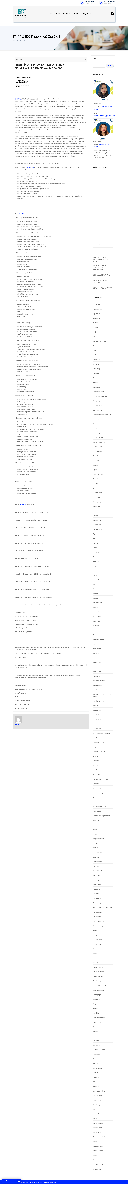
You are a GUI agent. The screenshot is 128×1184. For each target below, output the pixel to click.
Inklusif (95, 607)
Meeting (96, 820)
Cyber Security (98, 447)
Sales (95, 1027)
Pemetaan (96, 894)
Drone (95, 488)
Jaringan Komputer (100, 639)
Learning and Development (102, 733)
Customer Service (99, 442)
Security (96, 1041)
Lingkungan (97, 747)
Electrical (96, 497)
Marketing (96, 802)
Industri (95, 598)
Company (96, 401)
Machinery (96, 765)
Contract (96, 419)
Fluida (95, 557)
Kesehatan (97, 690)
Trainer (95, 1155)
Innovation (96, 612)
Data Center (97, 456)
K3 (94, 644)
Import (95, 594)
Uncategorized (98, 1164)
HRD (94, 566)
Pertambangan (98, 921)
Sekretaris (96, 1045)
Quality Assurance (99, 986)
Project (95, 953)
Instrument (97, 617)
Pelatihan (66, 14)
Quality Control (98, 990)
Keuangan (96, 706)
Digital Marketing (99, 474)
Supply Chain (97, 1096)
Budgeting (96, 369)
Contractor (97, 424)
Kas (94, 658)
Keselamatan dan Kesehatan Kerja (103, 695)
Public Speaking (98, 976)
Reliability (96, 1013)
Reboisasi (96, 999)
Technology (97, 1114)
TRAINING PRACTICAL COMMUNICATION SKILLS (101, 275)
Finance (95, 548)
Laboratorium (97, 719)
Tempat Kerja (98, 1146)
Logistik (95, 756)
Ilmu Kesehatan (98, 589)
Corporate (96, 428)
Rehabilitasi (97, 1008)
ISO (94, 630)
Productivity (97, 949)
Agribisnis (96, 314)
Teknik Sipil (97, 1132)
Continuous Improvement (102, 415)
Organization (97, 862)
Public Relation (98, 967)
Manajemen (97, 788)
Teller (95, 1142)
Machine (96, 761)
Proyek (95, 963)
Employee (96, 506)
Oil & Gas (96, 848)
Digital (95, 470)
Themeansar (53, 1182)
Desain (95, 465)
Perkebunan (97, 912)
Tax (94, 1109)
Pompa (95, 930)
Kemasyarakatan (99, 681)
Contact (77, 14)
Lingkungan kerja (99, 752)
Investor (96, 626)
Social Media (97, 1068)
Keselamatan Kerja (99, 701)
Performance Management (102, 908)
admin (18, 724)
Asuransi (96, 346)
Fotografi (96, 561)
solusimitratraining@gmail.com (104, 116)
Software (96, 1077)
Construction (97, 410)
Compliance (97, 405)
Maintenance (97, 770)
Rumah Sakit (97, 1022)
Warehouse (97, 1169)
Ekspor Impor (97, 493)
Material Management (101, 807)
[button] (112, 13)
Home (51, 14)
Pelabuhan (96, 875)
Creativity (96, 433)
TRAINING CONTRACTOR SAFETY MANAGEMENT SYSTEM (101, 259)
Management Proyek (100, 779)
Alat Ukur (96, 323)
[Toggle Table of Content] (84, 59)
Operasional (97, 852)
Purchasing (97, 981)
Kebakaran (97, 667)
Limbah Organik (98, 742)
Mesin (95, 825)
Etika (94, 539)
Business (96, 383)
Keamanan (97, 662)
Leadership (97, 729)
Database (96, 461)
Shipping (96, 1064)
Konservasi (97, 710)
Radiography (97, 995)
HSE (94, 571)
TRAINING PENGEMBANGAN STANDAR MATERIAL (102, 288)
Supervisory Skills (99, 1091)
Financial (96, 552)
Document (96, 483)
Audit (95, 350)
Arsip (95, 332)
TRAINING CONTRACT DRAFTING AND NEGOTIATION (100, 267)
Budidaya (96, 373)
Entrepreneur (97, 525)
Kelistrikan (96, 676)
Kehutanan (97, 672)
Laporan (96, 724)
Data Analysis (97, 451)
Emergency (97, 502)
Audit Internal (97, 355)
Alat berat (96, 318)
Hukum (95, 575)
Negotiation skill (98, 839)
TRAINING (18, 99)
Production (97, 944)
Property (96, 958)
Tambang (96, 1105)
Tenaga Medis (98, 1151)
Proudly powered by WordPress (28, 1182)
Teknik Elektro (98, 1123)
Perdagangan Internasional (102, 903)
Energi (95, 511)
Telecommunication (100, 1137)
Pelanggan (96, 880)
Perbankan (97, 898)
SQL (94, 1082)
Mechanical (97, 811)
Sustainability (97, 1100)
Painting (96, 866)
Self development (99, 1050)
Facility (95, 543)
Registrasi (87, 14)
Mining (95, 834)
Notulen (95, 843)
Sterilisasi (96, 1086)
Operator (96, 857)
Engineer (96, 516)
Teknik (95, 1119)
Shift (94, 1059)
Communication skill (100, 396)
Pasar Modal (97, 871)
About (58, 14)
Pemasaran (97, 885)
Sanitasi (95, 1031)
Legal (95, 738)
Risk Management (99, 1018)
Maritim (95, 797)
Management (97, 774)
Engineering (97, 520)
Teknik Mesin (97, 1128)
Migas (95, 830)
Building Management (100, 378)
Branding (96, 364)
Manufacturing (98, 793)
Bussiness (96, 387)
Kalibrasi (96, 653)
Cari (94, 58)
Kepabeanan (97, 685)
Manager (96, 784)
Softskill (95, 1073)
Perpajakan (97, 917)
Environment (97, 529)
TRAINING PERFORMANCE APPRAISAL (101, 281)
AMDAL (95, 327)
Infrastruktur (97, 603)
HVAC (95, 584)
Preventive (97, 935)
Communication (98, 392)
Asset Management (100, 341)
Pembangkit (97, 889)
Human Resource (99, 580)
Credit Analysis (98, 438)
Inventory (96, 621)
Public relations (98, 972)
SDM (94, 1036)
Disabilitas (96, 479)
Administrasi (97, 309)
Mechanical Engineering (101, 816)
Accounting (97, 305)
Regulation (96, 1004)
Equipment (97, 534)
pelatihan (30, 168)
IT (26, 40)
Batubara (96, 360)
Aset (94, 337)
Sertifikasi (96, 1054)
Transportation (98, 1160)
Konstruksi (96, 715)
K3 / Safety (97, 649)
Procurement (97, 940)
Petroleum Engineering (101, 926)
